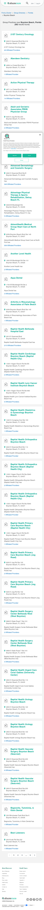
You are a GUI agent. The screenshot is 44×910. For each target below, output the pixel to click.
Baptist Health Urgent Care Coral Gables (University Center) (24, 672)
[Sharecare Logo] (14, 3)
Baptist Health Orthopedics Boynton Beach (24, 440)
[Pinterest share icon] (40, 900)
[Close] (40, 135)
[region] (22, 148)
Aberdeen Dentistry (20, 58)
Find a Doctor (6, 13)
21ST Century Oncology (22, 34)
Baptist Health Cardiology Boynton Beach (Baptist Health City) (23, 356)
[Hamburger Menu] (5, 3)
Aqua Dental (16, 277)
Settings (21, 160)
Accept (29, 155)
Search (27, 3)
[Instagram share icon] (30, 900)
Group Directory (19, 13)
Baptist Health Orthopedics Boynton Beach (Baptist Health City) (24, 467)
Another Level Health (21, 253)
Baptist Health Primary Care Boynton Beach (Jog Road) (23, 555)
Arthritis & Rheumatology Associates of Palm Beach (23, 303)
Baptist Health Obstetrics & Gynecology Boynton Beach (23, 412)
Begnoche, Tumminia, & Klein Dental (22, 809)
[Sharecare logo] (22, 898)
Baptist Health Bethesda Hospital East (22, 330)
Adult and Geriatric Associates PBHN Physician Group (20, 109)
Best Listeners (18, 832)
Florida (30, 13)
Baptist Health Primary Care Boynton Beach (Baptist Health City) (22, 525)
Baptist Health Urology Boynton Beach (22, 700)
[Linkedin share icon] (34, 900)
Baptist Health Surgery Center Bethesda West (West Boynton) (22, 613)
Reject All (14, 155)
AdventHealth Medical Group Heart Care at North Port (23, 227)
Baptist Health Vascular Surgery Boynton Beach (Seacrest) (22, 751)
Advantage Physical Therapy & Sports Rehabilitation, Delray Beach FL (21, 196)
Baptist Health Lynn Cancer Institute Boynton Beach (24, 384)
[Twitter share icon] (37, 900)
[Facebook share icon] (27, 900)
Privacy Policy (13, 148)
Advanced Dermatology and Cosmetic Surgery (22, 166)
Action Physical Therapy (22, 82)
